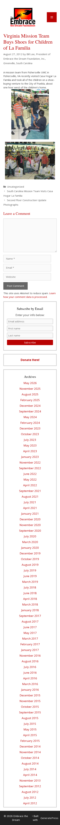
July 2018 (30, 587)
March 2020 (30, 542)
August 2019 (30, 565)
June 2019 (30, 576)
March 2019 (30, 582)
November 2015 (30, 701)
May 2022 (30, 479)
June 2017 (30, 627)
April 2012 (30, 803)
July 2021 (30, 502)
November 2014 (30, 752)
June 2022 (30, 474)
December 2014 (30, 746)
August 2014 (30, 763)
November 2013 (30, 780)
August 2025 (30, 394)
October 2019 (30, 559)
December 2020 (30, 519)
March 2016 (30, 684)
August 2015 (30, 718)
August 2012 (30, 792)
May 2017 (30, 633)
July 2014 (30, 769)
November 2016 (30, 655)
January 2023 (30, 457)
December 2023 (30, 428)
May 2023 (30, 445)
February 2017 (30, 644)
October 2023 (30, 434)
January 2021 (30, 513)
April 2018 (30, 599)
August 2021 (30, 496)
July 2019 (30, 570)
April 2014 (30, 775)
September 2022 (30, 468)
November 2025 (30, 389)
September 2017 (30, 616)
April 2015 (30, 735)
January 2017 (30, 650)
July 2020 (30, 536)
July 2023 (30, 440)
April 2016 (30, 678)
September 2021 (30, 491)
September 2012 (30, 786)
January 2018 (30, 610)
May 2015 (30, 729)
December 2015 (30, 695)
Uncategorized (15, 186)
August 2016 (30, 661)
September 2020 (30, 531)
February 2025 (30, 400)
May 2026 (30, 383)
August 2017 (30, 621)
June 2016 (30, 672)
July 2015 (30, 724)
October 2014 (30, 758)
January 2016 (30, 690)
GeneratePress (49, 818)
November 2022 (30, 462)
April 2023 (30, 451)
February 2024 (30, 423)
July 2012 (30, 797)
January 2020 (30, 548)
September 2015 (30, 712)
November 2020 (30, 525)
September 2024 (30, 411)
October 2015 (30, 707)
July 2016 (30, 667)
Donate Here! (30, 360)
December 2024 (30, 406)
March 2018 (30, 604)
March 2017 (30, 638)
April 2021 (30, 508)
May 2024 (30, 417)
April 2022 (30, 485)
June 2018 (30, 593)
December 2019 (30, 553)
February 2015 (30, 741)
